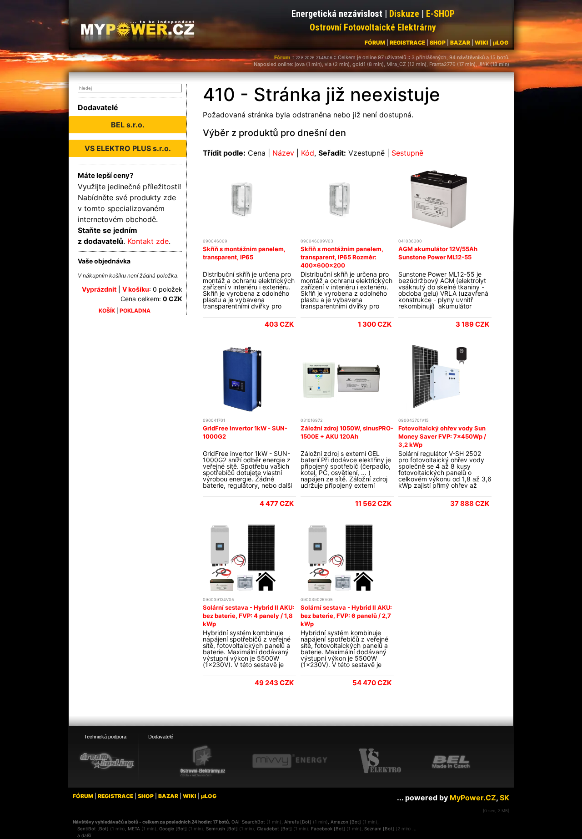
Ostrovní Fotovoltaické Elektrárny (373, 27)
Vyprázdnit (99, 289)
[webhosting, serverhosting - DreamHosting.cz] (106, 761)
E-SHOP (440, 13)
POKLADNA (135, 310)
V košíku (135, 289)
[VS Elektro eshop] (380, 761)
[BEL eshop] (451, 761)
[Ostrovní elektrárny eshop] (203, 761)
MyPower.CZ (473, 797)
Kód (307, 152)
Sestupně (407, 152)
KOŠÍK (107, 310)
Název (283, 152)
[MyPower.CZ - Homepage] (141, 28)
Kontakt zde (148, 241)
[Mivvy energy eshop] (289, 761)
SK (504, 797)
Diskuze (404, 13)
